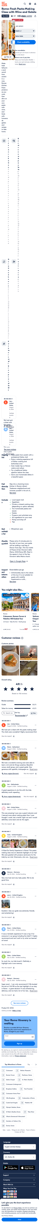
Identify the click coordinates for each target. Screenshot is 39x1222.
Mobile (5, 1163)
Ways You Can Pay (9, 1188)
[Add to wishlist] (27, 595)
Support (6, 1175)
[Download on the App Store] (27, 1168)
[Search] (24, 3)
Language (6, 1142)
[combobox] (21, 715)
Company (6, 1180)
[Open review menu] (35, 725)
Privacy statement (20, 1056)
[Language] (30, 3)
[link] (15, 612)
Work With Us (8, 1185)
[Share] (35, 16)
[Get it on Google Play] (10, 1168)
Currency (6, 1152)
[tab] (13, 1064)
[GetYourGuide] (4, 4)
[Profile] (35, 4)
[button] (18, 16)
